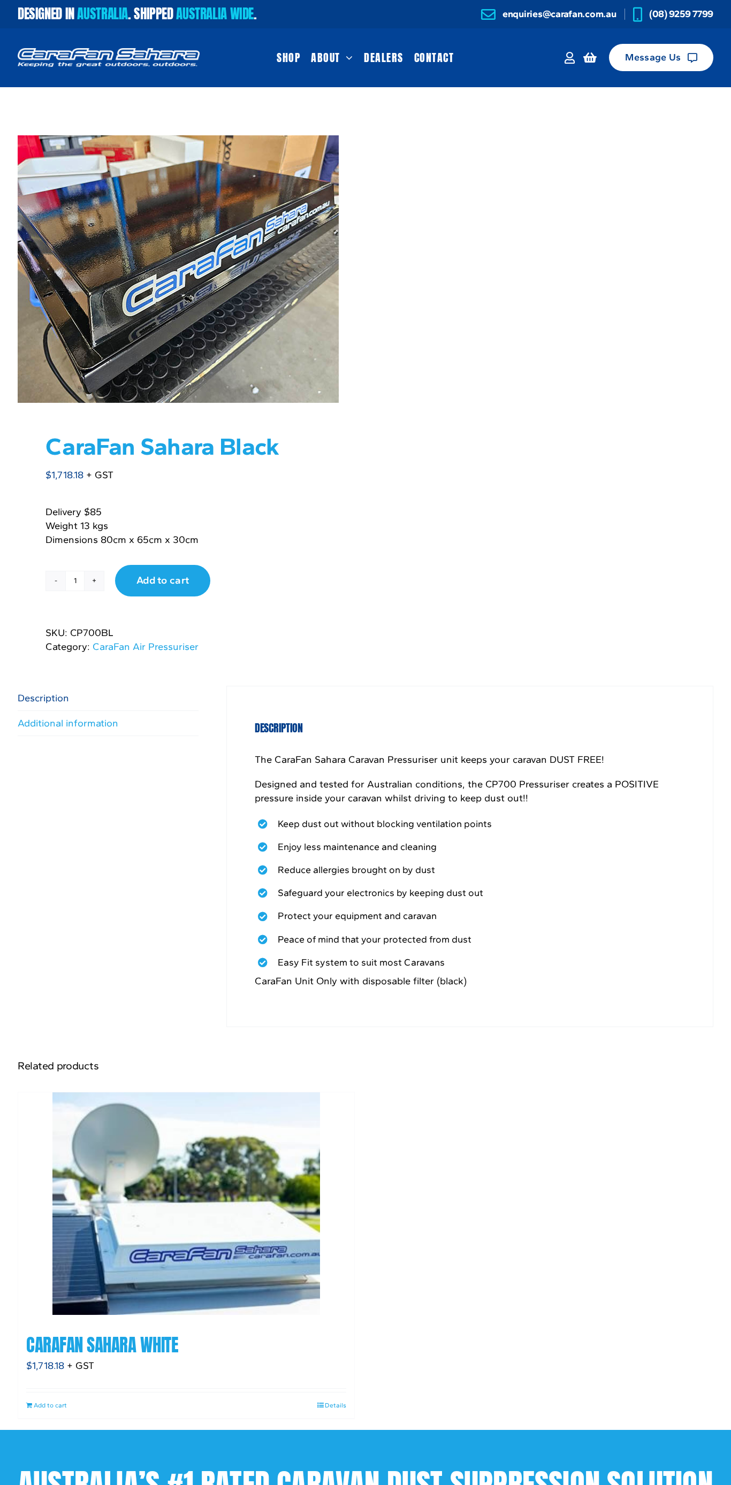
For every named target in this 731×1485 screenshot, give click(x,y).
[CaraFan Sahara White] (186, 1203)
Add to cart (162, 580)
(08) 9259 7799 (681, 14)
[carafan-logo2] (109, 53)
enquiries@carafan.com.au (559, 14)
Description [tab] (43, 698)
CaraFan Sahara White (102, 1344)
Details (335, 1405)
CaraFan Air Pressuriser (146, 646)
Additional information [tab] (68, 723)
